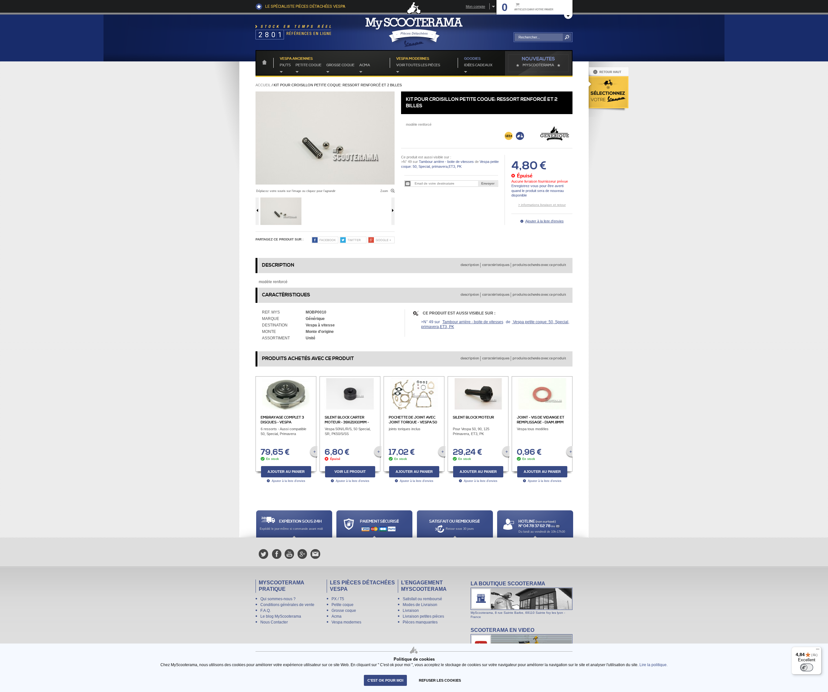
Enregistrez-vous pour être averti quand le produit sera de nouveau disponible (537, 190)
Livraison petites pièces (423, 616)
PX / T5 (338, 599)
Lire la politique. (653, 665)
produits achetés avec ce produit (539, 265)
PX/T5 (285, 65)
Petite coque (308, 65)
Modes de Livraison (420, 604)
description (470, 265)
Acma (364, 65)
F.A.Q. (265, 610)
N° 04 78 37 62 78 (534, 526)
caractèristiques (495, 265)
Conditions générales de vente (287, 604)
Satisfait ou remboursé (422, 599)
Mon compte (475, 6)
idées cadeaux (478, 65)
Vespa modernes (346, 622)
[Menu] (818, 651)
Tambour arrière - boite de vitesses (446, 162)
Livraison (411, 610)
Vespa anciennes (296, 59)
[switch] (806, 667)
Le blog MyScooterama (280, 616)
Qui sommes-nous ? (278, 599)
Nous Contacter (274, 622)
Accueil (263, 85)
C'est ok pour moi (385, 680)
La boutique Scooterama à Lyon (521, 600)
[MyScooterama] (414, 32)
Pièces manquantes (420, 622)
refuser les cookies (440, 680)
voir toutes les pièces (418, 65)
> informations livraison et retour (542, 205)
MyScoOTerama (538, 65)
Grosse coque (340, 65)
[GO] (567, 37)
